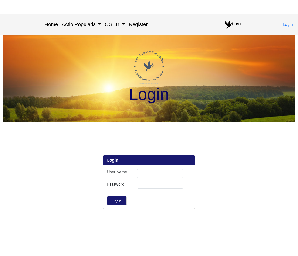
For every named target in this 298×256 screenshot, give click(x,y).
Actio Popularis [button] (79, 24)
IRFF (237, 24)
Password (116, 184)
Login (288, 24)
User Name (117, 171)
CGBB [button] (113, 24)
